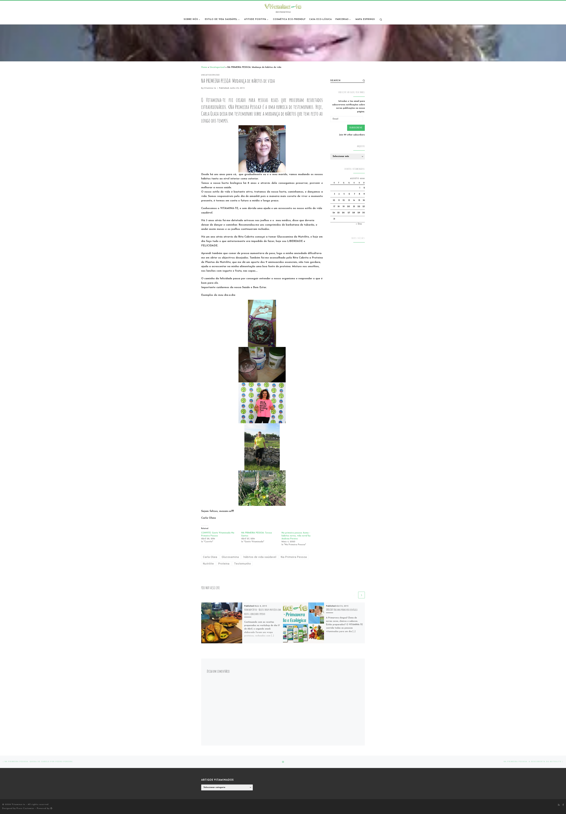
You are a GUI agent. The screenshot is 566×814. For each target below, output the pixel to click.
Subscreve (355, 127)
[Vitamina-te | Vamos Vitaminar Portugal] (283, 6)
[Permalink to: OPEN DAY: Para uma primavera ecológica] (303, 622)
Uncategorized (217, 67)
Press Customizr (25, 808)
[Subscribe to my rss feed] (559, 805)
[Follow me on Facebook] (563, 805)
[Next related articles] (361, 595)
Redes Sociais (358, 238)
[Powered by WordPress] (51, 808)
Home (204, 67)
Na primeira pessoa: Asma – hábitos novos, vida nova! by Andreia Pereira (296, 536)
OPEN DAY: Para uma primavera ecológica (341, 609)
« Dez (359, 224)
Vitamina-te (210, 88)
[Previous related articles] (354, 595)
